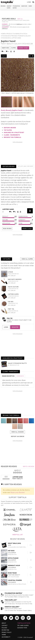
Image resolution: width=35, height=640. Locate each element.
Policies (4, 628)
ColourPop (5, 27)
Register (15, 327)
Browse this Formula (12, 137)
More (30, 6)
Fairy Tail (11, 309)
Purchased (30, 166)
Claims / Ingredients (12, 135)
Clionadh (5, 24)
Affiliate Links (22, 166)
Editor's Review (10, 128)
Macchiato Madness (14, 279)
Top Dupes (8, 130)
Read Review (7, 228)
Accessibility (6, 637)
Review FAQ (5, 630)
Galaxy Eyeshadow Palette (17, 363)
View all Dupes (27, 259)
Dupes (13, 48)
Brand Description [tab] (8, 376)
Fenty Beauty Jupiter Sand (11, 110)
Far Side (10, 301)
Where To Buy (27, 228)
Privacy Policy (6, 632)
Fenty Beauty (7, 44)
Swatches (24, 6)
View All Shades (17, 432)
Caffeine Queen (13, 294)
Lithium (10, 272)
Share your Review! (18, 492)
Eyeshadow (5, 36)
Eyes (24, 34)
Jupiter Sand (8, 41)
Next (32, 56)
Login (29, 2)
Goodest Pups (22, 628)
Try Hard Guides (23, 625)
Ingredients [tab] (20, 376)
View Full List (17, 535)
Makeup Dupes (9, 6)
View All (20, 19)
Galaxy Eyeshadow (23, 44)
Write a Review (28, 466)
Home (3, 34)
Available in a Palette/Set (14, 132)
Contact (4, 625)
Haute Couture (13, 287)
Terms (4, 634)
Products (10, 34)
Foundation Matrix (16, 6)
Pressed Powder (17, 36)
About (4, 623)
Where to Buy (23, 48)
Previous (29, 56)
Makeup (18, 34)
